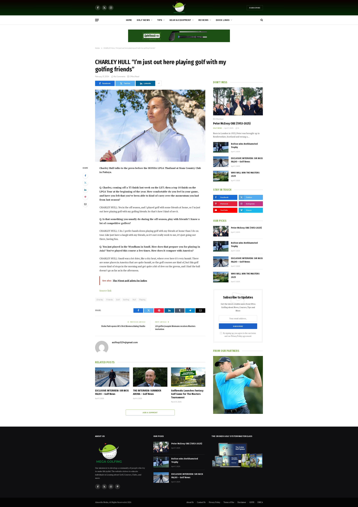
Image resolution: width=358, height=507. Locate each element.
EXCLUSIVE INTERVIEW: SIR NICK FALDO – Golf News (112, 392)
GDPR (251, 502)
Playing (142, 299)
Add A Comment (150, 412)
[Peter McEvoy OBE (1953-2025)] (238, 101)
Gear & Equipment (180, 20)
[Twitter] (85, 182)
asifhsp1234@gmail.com (125, 342)
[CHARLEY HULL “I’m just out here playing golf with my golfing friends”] (150, 126)
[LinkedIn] (85, 190)
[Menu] (97, 20)
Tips (159, 20)
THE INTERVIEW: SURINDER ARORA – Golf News (147, 392)
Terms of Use (228, 502)
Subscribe (254, 8)
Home (129, 20)
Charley (99, 299)
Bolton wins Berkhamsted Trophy (244, 145)
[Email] (85, 204)
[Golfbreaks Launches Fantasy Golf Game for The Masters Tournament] (188, 377)
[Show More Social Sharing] (159, 83)
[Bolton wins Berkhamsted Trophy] (221, 147)
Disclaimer (241, 502)
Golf (118, 299)
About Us (190, 502)
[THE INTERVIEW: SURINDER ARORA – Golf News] (150, 377)
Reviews (203, 20)
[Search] (261, 20)
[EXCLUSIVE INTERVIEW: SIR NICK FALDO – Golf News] (112, 377)
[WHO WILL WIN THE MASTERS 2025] (221, 176)
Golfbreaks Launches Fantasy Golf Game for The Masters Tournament (187, 394)
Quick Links (223, 20)
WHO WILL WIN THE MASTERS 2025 (245, 174)
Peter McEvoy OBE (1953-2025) (232, 123)
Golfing (126, 299)
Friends (109, 299)
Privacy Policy (236, 336)
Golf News (143, 20)
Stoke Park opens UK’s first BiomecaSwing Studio (123, 326)
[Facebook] (85, 175)
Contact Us (201, 502)
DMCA (260, 502)
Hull (134, 299)
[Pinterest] (85, 197)
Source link (105, 290)
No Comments (119, 76)
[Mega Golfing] (179, 7)
